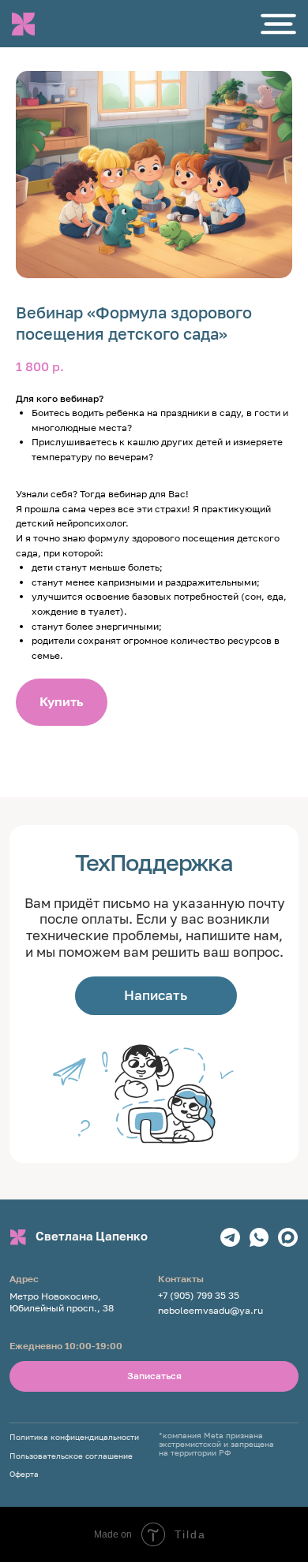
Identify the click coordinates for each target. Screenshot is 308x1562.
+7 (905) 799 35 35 (198, 1295)
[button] (278, 24)
